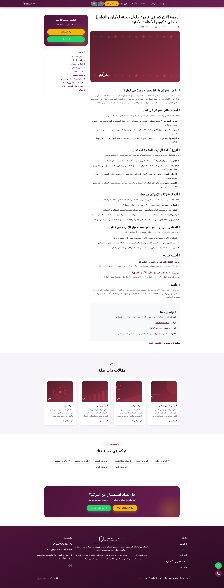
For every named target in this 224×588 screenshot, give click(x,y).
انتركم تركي (102, 405)
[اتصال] (218, 573)
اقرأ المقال (173, 421)
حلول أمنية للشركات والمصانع (72, 79)
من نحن (154, 4)
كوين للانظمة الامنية (157, 343)
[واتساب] (218, 565)
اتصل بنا (163, 4)
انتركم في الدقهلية (61, 461)
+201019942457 (162, 323)
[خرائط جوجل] (69, 565)
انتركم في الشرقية (101, 461)
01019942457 (123, 508)
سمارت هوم (78, 71)
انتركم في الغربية (102, 467)
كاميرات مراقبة (77, 56)
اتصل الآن (110, 4)
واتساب (64, 39)
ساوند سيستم (78, 75)
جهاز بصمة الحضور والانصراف (72, 82)
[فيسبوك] (71, 565)
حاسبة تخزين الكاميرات (176, 561)
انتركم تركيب (136, 405)
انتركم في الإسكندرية (122, 461)
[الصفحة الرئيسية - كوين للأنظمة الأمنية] (28, 3)
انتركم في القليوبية (81, 461)
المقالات (144, 4)
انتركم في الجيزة (142, 461)
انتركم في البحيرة (121, 467)
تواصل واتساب (97, 508)
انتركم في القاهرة (161, 461)
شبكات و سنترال (77, 64)
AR (94, 4)
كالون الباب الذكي (76, 60)
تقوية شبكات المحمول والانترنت (71, 86)
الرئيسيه (183, 543)
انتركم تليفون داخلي (168, 405)
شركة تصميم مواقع (45, 578)
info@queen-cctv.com (160, 328)
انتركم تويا (68, 405)
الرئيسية (124, 4)
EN (101, 4)
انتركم (140, 27)
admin (140, 578)
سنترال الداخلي (77, 68)
